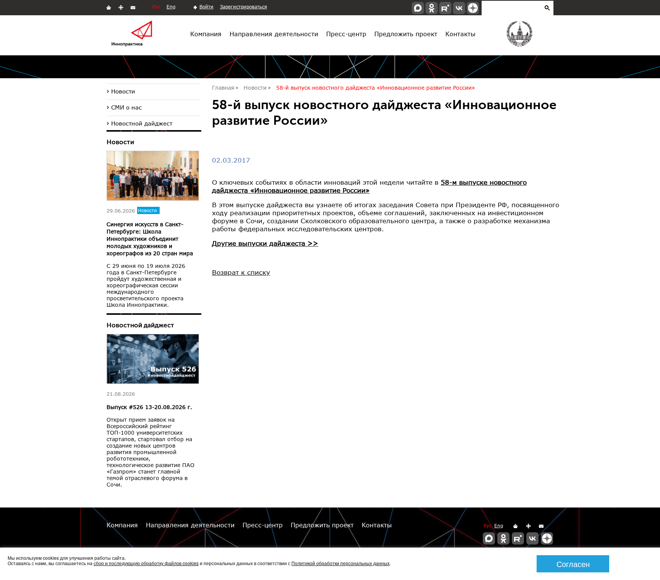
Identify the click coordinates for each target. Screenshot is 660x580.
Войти (206, 7)
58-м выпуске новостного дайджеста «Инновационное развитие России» (369, 186)
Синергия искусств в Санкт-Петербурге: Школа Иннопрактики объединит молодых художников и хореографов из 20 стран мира (150, 238)
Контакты (460, 33)
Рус (156, 7)
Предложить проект (405, 33)
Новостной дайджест (141, 123)
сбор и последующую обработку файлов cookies (146, 563)
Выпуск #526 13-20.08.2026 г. (149, 407)
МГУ (518, 35)
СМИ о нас (126, 107)
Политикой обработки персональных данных (340, 563)
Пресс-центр (346, 33)
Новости (123, 91)
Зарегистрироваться (243, 7)
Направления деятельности (274, 33)
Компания (206, 33)
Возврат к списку (241, 272)
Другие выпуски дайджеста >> (265, 243)
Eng (171, 7)
